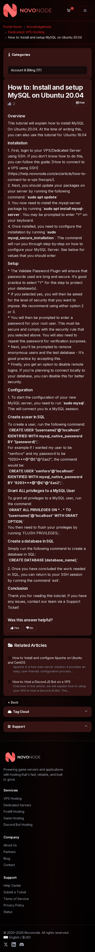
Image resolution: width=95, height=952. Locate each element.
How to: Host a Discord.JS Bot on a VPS (49, 686)
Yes (16, 628)
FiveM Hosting (14, 811)
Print (82, 102)
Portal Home (12, 27)
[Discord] (21, 944)
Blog (7, 858)
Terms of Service (16, 899)
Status (8, 912)
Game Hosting (14, 818)
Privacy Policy (14, 905)
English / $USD (20, 937)
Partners (10, 852)
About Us (10, 845)
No (31, 628)
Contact (9, 865)
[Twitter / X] (6, 944)
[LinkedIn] (13, 944)
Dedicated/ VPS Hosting (26, 32)
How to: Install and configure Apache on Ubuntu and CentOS (47, 664)
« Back (13, 702)
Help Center (12, 885)
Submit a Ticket (15, 892)
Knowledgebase (39, 27)
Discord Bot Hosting (18, 824)
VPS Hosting (13, 798)
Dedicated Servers (17, 805)
